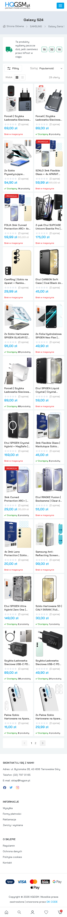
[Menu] (60, 6)
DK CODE (52, 901)
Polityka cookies (12, 857)
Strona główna (15, 26)
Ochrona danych (12, 851)
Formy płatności (12, 813)
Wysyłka (8, 808)
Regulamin (9, 845)
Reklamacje (9, 819)
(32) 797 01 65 (22, 774)
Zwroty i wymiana (13, 825)
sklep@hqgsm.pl (20, 780)
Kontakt (7, 862)
